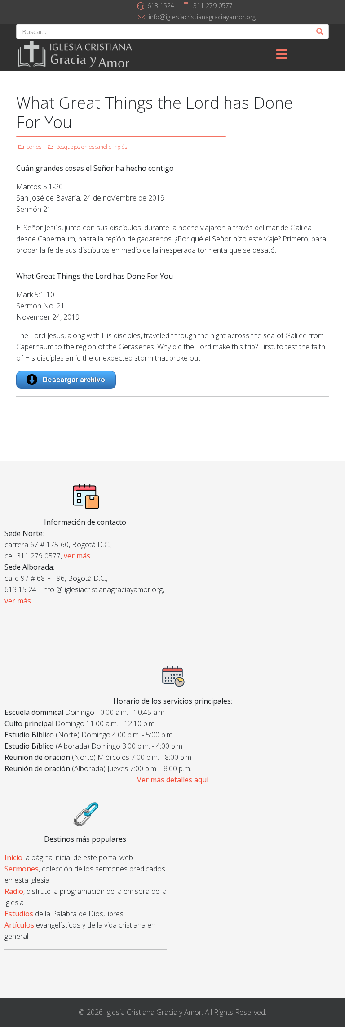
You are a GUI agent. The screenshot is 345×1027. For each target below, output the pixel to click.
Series (33, 147)
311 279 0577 (213, 5)
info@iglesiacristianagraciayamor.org (202, 17)
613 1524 (160, 5)
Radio (13, 891)
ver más (77, 556)
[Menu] (281, 55)
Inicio (13, 857)
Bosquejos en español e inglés (91, 147)
